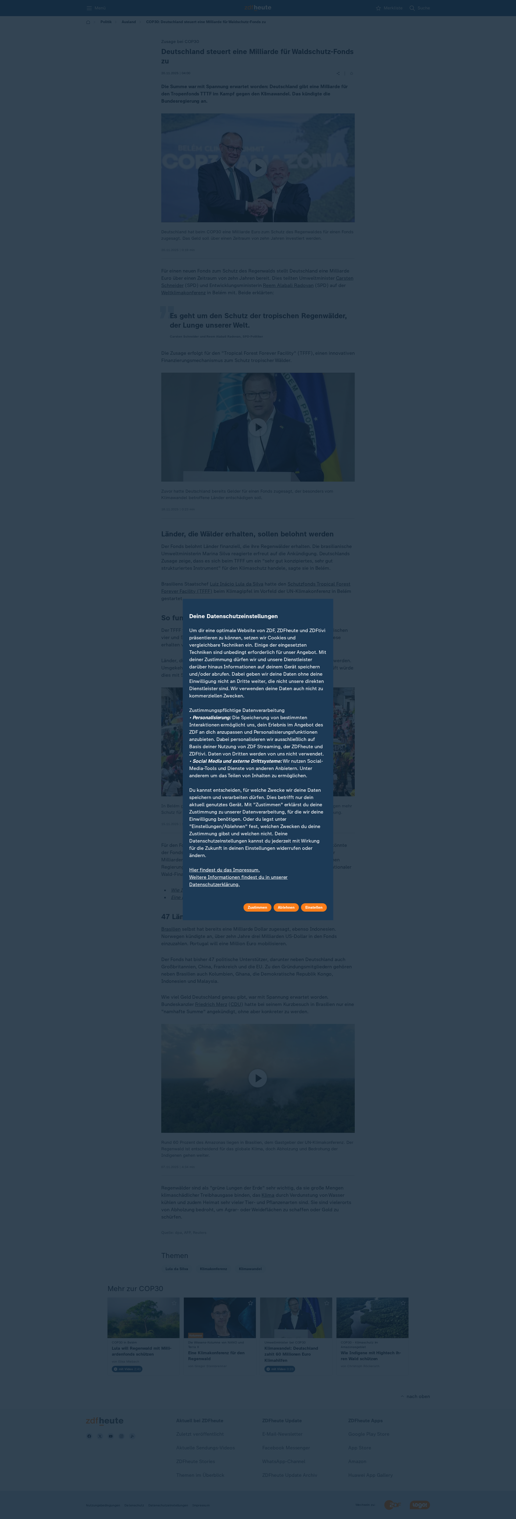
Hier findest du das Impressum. (224, 870)
